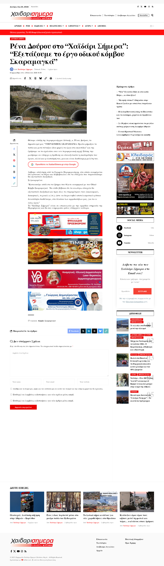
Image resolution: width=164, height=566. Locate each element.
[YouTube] (145, 6)
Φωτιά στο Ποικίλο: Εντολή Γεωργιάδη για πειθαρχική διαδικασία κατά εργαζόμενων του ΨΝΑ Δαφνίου (140, 364)
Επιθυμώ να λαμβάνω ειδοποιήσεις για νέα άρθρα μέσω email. (43, 400)
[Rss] (152, 6)
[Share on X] (30, 78)
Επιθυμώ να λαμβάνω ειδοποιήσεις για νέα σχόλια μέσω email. (43, 394)
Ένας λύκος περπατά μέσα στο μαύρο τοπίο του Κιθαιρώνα (62, 517)
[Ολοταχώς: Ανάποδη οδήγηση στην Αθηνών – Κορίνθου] (27, 502)
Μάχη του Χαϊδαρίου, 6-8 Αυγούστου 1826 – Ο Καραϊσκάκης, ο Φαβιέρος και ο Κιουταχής (141, 345)
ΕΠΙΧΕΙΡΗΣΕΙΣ (136, 319)
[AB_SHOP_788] (65, 223)
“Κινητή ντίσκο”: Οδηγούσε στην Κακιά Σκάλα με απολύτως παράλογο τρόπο (134, 103)
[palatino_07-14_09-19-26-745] (65, 251)
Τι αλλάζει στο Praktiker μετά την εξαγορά (140, 327)
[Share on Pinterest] (14, 160)
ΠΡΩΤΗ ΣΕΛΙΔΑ (136, 322)
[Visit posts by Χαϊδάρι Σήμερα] (11, 69)
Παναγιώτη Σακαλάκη (48, 560)
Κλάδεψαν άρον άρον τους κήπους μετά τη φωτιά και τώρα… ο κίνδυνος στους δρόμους (137, 518)
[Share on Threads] (35, 78)
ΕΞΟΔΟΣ (134, 392)
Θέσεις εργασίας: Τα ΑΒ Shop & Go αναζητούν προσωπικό (36, 32)
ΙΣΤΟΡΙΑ (148, 335)
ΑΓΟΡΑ (133, 375)
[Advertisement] (135, 444)
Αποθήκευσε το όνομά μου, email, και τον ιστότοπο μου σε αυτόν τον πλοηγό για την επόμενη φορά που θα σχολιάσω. (58, 389)
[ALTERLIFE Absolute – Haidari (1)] (135, 208)
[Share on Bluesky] (40, 78)
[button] (152, 15)
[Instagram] (149, 6)
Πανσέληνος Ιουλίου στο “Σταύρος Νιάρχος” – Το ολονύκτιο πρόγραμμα (140, 398)
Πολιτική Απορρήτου (135, 301)
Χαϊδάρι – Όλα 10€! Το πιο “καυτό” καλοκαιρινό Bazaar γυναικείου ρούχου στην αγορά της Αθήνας (141, 382)
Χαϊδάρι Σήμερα (25, 69)
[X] (141, 6)
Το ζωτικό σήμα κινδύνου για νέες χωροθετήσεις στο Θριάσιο (99, 517)
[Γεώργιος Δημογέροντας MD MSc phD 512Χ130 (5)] (65, 300)
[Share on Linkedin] (14, 166)
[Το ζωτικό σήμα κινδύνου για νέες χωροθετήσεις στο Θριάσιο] (100, 502)
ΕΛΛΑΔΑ (134, 355)
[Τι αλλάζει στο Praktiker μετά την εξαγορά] (123, 324)
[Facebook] (138, 6)
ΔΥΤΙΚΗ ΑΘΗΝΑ (17, 38)
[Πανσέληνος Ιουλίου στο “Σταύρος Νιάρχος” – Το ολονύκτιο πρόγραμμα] (123, 397)
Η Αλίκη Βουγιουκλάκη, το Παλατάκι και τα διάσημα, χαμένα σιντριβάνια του (135, 114)
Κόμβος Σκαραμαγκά (47, 320)
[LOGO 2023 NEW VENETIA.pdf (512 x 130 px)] (65, 278)
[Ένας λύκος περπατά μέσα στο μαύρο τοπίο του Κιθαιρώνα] (64, 502)
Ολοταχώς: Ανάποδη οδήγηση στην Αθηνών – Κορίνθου (25, 517)
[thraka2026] (135, 145)
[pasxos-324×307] (135, 181)
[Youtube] (135, 243)
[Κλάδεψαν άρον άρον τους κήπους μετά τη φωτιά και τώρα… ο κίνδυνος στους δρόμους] (137, 502)
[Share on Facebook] (25, 78)
